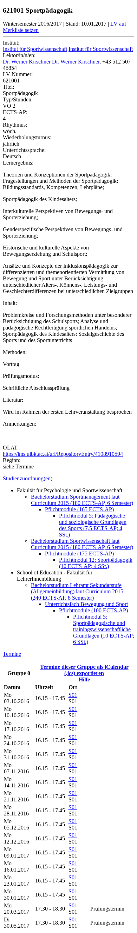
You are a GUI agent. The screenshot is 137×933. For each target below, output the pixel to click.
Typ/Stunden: (18, 99)
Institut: (11, 43)
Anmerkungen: (19, 424)
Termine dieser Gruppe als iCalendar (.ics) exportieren (84, 670)
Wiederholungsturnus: (27, 137)
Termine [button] (12, 654)
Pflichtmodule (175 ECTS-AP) (79, 554)
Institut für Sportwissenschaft (35, 49)
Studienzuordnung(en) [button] (27, 478)
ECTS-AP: (15, 112)
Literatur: (13, 400)
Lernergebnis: (18, 163)
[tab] (68, 478)
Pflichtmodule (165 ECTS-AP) (79, 509)
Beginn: (11, 460)
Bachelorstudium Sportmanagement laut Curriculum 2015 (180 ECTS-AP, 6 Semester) (82, 500)
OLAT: (11, 448)
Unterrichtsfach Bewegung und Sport (86, 604)
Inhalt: (10, 303)
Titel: (8, 87)
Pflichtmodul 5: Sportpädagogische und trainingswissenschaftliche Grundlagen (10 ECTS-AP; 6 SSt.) (103, 629)
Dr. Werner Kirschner (27, 62)
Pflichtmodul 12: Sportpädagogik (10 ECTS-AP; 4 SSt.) (95, 563)
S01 (72, 695)
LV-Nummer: (18, 74)
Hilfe (84, 679)
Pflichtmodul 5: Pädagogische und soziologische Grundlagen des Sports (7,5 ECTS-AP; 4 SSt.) (92, 525)
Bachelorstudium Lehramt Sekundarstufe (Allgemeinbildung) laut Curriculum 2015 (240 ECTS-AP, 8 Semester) (77, 591)
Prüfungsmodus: (21, 376)
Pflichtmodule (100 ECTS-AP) (93, 610)
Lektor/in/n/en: (19, 55)
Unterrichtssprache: (24, 150)
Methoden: (15, 352)
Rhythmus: (15, 125)
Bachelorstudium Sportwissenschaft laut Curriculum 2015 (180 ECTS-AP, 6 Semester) (82, 544)
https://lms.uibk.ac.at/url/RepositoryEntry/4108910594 (63, 454)
